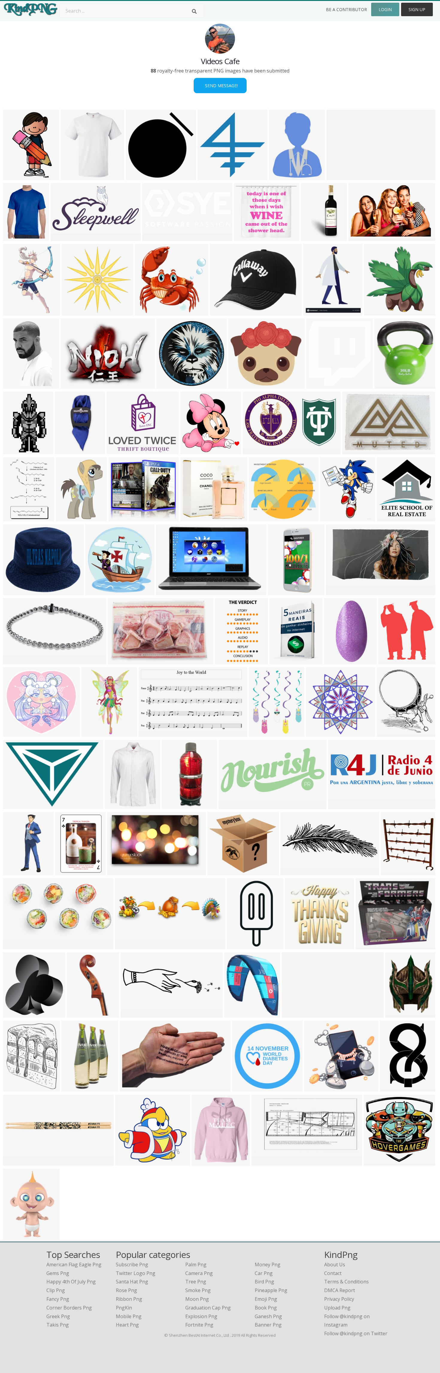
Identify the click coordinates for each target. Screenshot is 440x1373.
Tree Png (195, 1281)
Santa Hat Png (132, 1281)
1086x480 (230, 805)
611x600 (191, 517)
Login (385, 9)
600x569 (218, 871)
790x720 (239, 385)
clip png (55, 1290)
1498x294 (294, 1014)
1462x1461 (139, 176)
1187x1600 (316, 312)
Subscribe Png (132, 1264)
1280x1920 (118, 805)
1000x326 (133, 1014)
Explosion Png (201, 1316)
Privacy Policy (339, 1299)
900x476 (126, 945)
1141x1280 (392, 660)
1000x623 (132, 1088)
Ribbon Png (129, 1299)
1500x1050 (256, 450)
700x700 (14, 733)
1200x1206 (211, 176)
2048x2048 (319, 385)
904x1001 (73, 176)
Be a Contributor (346, 9)
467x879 (312, 237)
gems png (57, 1273)
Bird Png (264, 1281)
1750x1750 (237, 1014)
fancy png (57, 1299)
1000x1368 (68, 871)
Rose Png (126, 1290)
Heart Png (127, 1324)
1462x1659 (333, 517)
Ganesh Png (268, 1316)
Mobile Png (129, 1316)
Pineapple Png (271, 1290)
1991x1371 (16, 805)
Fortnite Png (199, 1324)
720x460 (359, 237)
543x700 (280, 660)
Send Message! (220, 85)
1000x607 (15, 945)
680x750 (14, 450)
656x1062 (15, 385)
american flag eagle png (73, 1264)
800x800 (296, 945)
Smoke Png (198, 1290)
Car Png (264, 1273)
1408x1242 (120, 450)
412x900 (173, 805)
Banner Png (268, 1324)
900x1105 (68, 517)
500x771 (72, 1088)
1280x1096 (122, 517)
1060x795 (354, 450)
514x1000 (280, 591)
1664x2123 (16, 1014)
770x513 (71, 385)
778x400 (62, 237)
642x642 (14, 660)
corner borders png (69, 1307)
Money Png (267, 1264)
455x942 (78, 1014)
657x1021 (15, 517)
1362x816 (119, 871)
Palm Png (196, 1264)
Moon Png (197, 1299)
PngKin (124, 1307)
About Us (334, 1264)
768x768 (317, 733)
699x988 (14, 871)
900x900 (14, 1162)
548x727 (280, 176)
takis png (57, 1324)
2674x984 (292, 871)
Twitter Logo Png (135, 1273)
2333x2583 (394, 871)
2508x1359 (155, 237)
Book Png (266, 1307)
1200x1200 (240, 945)
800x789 (375, 312)
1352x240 (339, 176)
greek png (58, 1316)
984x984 (14, 237)
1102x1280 (390, 733)
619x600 (146, 312)
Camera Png (199, 1273)
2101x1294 (169, 591)
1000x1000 (317, 1088)
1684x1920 (16, 312)
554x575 (119, 660)
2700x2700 (390, 517)
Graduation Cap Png (208, 1307)
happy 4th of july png (71, 1281)
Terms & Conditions (346, 1281)
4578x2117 (262, 517)
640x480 (396, 1014)
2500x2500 (75, 312)
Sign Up (417, 9)
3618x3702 (193, 450)
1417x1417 (393, 1088)
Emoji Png (266, 1299)
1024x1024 (68, 450)
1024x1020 (170, 385)
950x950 (221, 312)
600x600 (385, 385)
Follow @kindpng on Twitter (355, 1333)
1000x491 (338, 591)
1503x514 (340, 805)
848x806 (335, 660)
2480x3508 (152, 733)
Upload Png (337, 1307)
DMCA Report (339, 1290)
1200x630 (263, 1162)
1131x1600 (228, 660)
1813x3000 (16, 176)
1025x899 (246, 237)
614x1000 (93, 733)
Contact (333, 1273)
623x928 (14, 1236)
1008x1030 (99, 591)
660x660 (14, 591)
